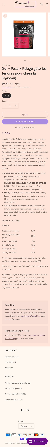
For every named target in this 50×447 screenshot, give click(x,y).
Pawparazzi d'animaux (15, 443)
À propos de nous (11, 357)
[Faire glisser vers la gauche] (19, 60)
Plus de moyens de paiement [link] (25, 127)
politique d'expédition (31, 316)
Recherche (9, 368)
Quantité (5, 101)
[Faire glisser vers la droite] (30, 60)
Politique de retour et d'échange (17, 383)
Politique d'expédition (13, 388)
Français (24, 426)
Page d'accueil (10, 362)
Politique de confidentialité (15, 394)
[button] (3, 4)
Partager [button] (8, 133)
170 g (6, 95)
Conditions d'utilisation (14, 399)
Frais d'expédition (7, 87)
